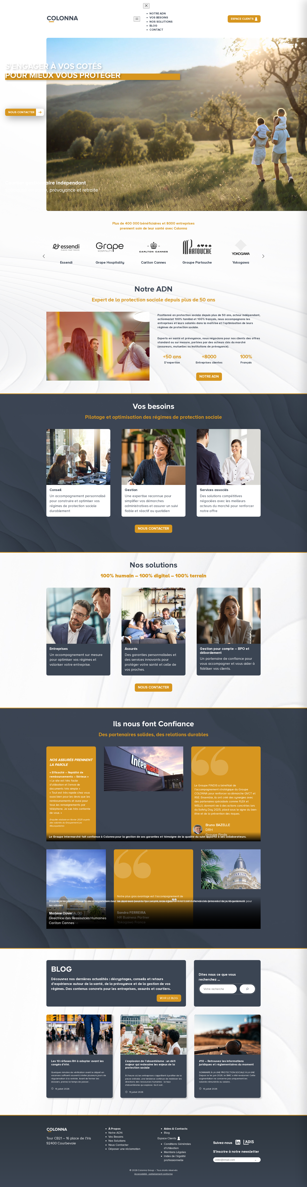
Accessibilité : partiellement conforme (153, 1174)
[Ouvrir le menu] (137, 19)
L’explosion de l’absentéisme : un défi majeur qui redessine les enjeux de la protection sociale (150, 1064)
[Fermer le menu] (146, 5)
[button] (44, 256)
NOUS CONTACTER (21, 112)
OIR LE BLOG (169, 998)
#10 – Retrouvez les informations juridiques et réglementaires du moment (226, 1062)
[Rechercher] (247, 988)
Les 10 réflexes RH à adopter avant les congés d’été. (77, 1062)
